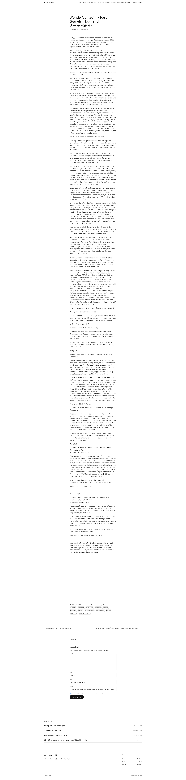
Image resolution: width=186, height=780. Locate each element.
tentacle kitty (73, 613)
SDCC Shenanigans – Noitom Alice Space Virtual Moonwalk (65, 740)
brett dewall (73, 604)
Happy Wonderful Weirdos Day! (55, 735)
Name (71, 672)
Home (79, 2)
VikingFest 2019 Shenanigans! (55, 726)
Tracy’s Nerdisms (137, 2)
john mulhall (105, 607)
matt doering (73, 610)
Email (71, 679)
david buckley (90, 604)
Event (82, 29)
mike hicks (80, 610)
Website (71, 686)
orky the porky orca (89, 610)
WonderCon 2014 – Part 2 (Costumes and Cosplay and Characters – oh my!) (117, 628)
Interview (86, 29)
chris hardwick (81, 604)
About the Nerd (91, 2)
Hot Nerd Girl (49, 2)
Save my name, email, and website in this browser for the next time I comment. (88, 693)
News (84, 2)
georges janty (81, 607)
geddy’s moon (105, 604)
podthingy (108, 610)
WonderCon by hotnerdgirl (85, 613)
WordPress (139, 775)
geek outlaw (73, 607)
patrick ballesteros (100, 610)
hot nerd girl (98, 607)
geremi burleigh (89, 607)
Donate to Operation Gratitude (107, 2)
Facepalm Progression (123, 2)
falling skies (97, 604)
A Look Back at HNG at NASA (54, 730)
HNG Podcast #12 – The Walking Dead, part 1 (59, 628)
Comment (72, 653)
